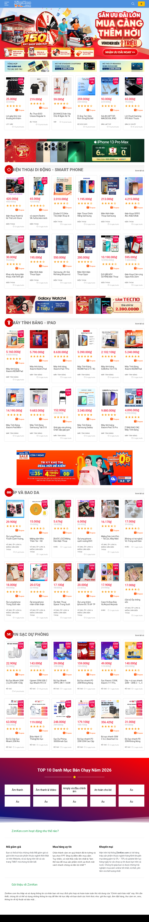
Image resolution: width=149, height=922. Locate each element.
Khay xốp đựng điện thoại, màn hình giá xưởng (15, 276)
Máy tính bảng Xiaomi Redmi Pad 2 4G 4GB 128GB (38, 368)
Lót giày (9, 124)
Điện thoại (10, 224)
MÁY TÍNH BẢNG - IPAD (34, 322)
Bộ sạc (9, 689)
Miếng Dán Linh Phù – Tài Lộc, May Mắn (110, 537)
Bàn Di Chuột (130, 124)
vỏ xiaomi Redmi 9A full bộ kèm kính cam (38, 218)
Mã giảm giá (141, 3)
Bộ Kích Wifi (82, 124)
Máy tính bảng (12, 377)
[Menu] (6, 4)
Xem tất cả (139, 324)
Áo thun (33, 122)
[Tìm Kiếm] (133, 4)
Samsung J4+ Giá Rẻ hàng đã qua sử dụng (62, 274)
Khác (56, 547)
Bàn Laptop (106, 124)
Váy (55, 122)
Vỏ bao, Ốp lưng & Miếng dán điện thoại (13, 547)
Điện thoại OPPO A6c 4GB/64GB (132, 214)
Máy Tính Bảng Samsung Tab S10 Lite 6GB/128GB (38, 427)
